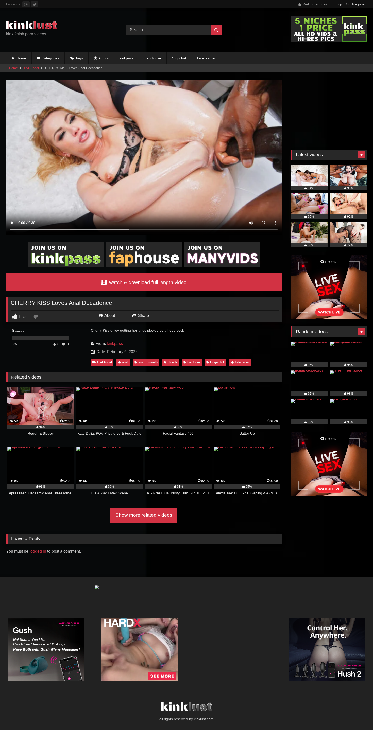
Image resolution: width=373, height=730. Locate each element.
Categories (50, 58)
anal (125, 362)
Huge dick (217, 362)
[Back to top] (357, 715)
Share (143, 315)
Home (21, 58)
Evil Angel (31, 68)
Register (359, 4)
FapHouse (152, 58)
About (109, 315)
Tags (79, 58)
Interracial (242, 362)
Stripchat (179, 58)
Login (339, 4)
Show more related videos (143, 515)
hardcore (193, 362)
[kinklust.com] (31, 26)
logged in (37, 551)
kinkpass (126, 58)
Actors (103, 58)
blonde (172, 362)
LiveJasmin (206, 58)
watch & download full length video (147, 282)
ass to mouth (148, 362)
